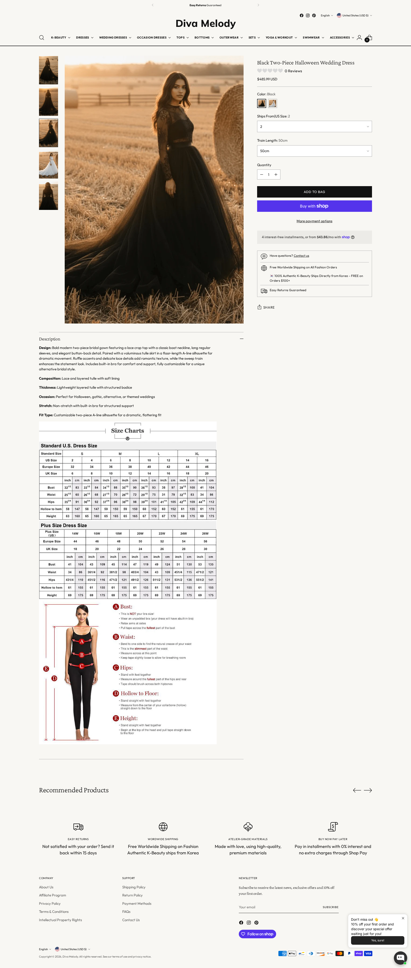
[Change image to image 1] (48, 70)
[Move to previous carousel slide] (357, 790)
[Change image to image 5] (48, 195)
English (325, 15)
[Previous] (152, 5)
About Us (46, 887)
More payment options (314, 221)
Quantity (264, 165)
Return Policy (132, 895)
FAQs (126, 911)
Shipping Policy (134, 887)
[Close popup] (403, 918)
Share (269, 307)
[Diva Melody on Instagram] (308, 15)
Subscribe (331, 907)
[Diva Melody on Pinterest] (314, 15)
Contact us (301, 255)
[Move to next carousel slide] (368, 790)
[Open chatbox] (400, 958)
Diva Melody (70, 956)
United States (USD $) (355, 15)
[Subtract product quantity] (261, 174)
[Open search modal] (41, 37)
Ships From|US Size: (273, 116)
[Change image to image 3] (48, 133)
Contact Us (131, 920)
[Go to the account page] (359, 37)
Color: (266, 94)
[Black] (261, 103)
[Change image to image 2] (48, 101)
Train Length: (272, 140)
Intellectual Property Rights (60, 920)
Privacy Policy (50, 903)
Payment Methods (136, 903)
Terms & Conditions (53, 911)
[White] (272, 103)
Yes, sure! (377, 940)
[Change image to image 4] (48, 164)
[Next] (258, 5)
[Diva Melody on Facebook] (301, 15)
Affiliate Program (52, 895)
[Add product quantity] (276, 174)
